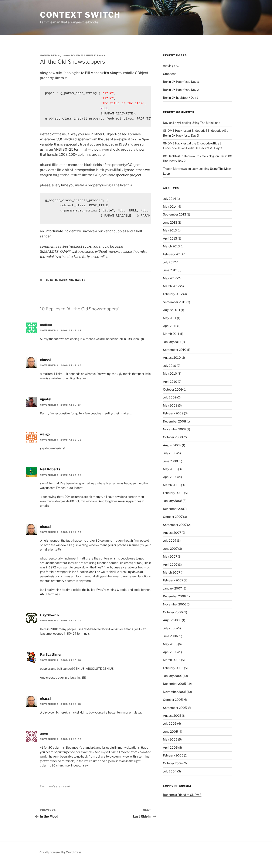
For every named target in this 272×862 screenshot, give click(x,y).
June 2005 (170, 731)
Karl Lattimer (51, 654)
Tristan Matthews (175, 168)
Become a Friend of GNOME (182, 794)
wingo (45, 434)
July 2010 (169, 365)
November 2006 (174, 604)
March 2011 (171, 333)
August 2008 (172, 445)
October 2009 (173, 389)
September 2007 (175, 525)
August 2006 (172, 620)
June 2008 (170, 461)
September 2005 (175, 707)
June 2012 (170, 270)
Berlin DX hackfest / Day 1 (180, 97)
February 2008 (173, 493)
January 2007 (172, 588)
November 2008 (174, 429)
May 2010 (170, 373)
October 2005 (173, 699)
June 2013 (170, 222)
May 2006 (170, 644)
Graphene (169, 74)
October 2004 (173, 763)
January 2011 (172, 342)
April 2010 (170, 381)
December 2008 (174, 421)
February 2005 (173, 755)
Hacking (66, 279)
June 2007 (170, 548)
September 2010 (174, 349)
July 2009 (170, 397)
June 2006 (170, 636)
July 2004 (170, 771)
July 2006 (170, 628)
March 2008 (171, 485)
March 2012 (171, 286)
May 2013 (170, 230)
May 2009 (170, 405)
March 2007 (171, 572)
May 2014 (170, 206)
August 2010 (172, 357)
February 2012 (173, 294)
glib (53, 279)
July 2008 (170, 453)
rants (80, 279)
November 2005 (174, 692)
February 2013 (173, 254)
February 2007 (173, 580)
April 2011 (170, 326)
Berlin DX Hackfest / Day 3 (181, 81)
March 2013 (171, 246)
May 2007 (170, 556)
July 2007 (169, 540)
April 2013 (170, 238)
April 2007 (170, 564)
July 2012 (169, 262)
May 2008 (170, 469)
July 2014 (169, 198)
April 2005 (170, 747)
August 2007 (172, 532)
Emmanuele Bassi (91, 55)
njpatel (45, 399)
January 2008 (172, 500)
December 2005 (174, 683)
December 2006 (174, 596)
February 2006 (173, 668)
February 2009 (173, 413)
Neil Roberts (50, 469)
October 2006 (173, 612)
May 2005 (170, 739)
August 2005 (172, 715)
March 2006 (171, 660)
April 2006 (170, 652)
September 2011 (174, 302)
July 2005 (170, 723)
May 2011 (169, 318)
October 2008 (173, 437)
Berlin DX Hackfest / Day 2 (181, 89)
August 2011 (171, 310)
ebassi (45, 360)
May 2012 (170, 278)
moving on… (171, 65)
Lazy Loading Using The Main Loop (196, 122)
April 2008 (170, 477)
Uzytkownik (50, 615)
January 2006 (172, 676)
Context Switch (80, 15)
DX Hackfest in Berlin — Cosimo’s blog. (189, 156)
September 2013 (174, 214)
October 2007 (173, 516)
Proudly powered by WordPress (60, 852)
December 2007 (174, 509)
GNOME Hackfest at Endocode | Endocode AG (194, 130)
